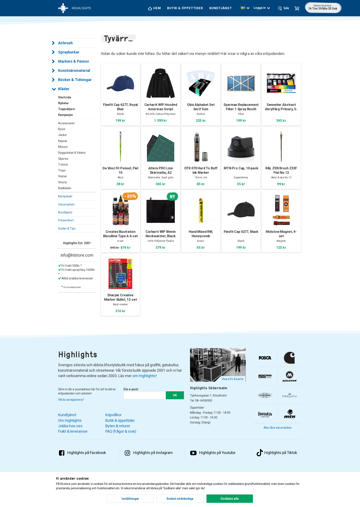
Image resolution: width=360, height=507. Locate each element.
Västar (62, 176)
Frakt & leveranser (73, 431)
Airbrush (65, 43)
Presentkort (66, 220)
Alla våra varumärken (278, 427)
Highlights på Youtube (217, 452)
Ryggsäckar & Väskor (72, 152)
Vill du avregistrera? (71, 399)
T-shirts (63, 164)
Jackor (62, 135)
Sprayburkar (68, 52)
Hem (156, 8)
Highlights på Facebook (86, 452)
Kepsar (62, 141)
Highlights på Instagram (153, 452)
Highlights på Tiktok (280, 452)
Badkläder (64, 188)
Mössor (63, 146)
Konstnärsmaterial (74, 70)
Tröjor (62, 170)
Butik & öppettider (185, 8)
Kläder (63, 89)
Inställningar (130, 498)
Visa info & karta (232, 379)
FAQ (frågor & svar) (120, 431)
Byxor (62, 129)
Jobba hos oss (70, 426)
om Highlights (144, 376)
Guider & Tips (66, 228)
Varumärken (66, 204)
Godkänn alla (230, 498)
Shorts (62, 182)
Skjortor (63, 158)
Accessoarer (66, 123)
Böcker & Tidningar (75, 79)
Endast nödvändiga (180, 498)
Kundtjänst (220, 8)
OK (175, 395)
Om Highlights (70, 420)
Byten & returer (117, 426)
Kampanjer (65, 196)
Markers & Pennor (73, 61)
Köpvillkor (113, 415)
